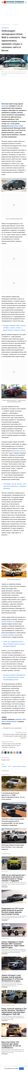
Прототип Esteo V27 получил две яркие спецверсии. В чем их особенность (11, 1045)
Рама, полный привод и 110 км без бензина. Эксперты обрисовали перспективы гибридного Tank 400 (13, 1011)
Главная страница (5, 24)
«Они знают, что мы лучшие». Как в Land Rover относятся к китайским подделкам (14, 486)
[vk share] (11, 753)
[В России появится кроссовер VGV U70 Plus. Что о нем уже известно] (14, 835)
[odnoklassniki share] (14, 753)
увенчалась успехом (18, 450)
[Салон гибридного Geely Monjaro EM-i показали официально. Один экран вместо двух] (14, 930)
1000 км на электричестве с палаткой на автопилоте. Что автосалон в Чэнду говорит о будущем (13, 878)
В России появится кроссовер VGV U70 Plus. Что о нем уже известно (12, 847)
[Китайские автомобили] (14, 2)
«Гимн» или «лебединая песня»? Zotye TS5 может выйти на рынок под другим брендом (14, 644)
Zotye (9, 766)
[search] (26, 2)
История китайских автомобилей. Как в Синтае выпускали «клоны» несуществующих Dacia (14, 677)
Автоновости (15, 24)
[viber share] (20, 753)
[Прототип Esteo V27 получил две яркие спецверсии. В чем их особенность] (14, 1030)
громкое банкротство (8, 621)
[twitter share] (5, 753)
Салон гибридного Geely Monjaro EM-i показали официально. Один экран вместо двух (12, 944)
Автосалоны (4, 871)
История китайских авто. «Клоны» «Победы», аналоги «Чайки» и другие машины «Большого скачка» (14, 328)
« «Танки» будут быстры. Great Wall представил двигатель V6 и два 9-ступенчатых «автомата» (11, 745)
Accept (21, 1068)
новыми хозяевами (8, 635)
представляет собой (16, 126)
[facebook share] (2, 753)
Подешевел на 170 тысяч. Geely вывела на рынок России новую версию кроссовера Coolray (12, 911)
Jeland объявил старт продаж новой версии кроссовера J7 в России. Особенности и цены (12, 978)
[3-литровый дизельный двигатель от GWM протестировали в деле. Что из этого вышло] (14, 783)
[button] (14, 185)
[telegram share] (17, 753)
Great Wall (4, 766)
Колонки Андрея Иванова (8, 1005)
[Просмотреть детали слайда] (15, 728)
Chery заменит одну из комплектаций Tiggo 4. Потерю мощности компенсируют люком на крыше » (15, 735)
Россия (3, 971)
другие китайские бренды (19, 766)
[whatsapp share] (8, 753)
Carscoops (4, 106)
